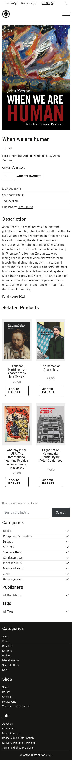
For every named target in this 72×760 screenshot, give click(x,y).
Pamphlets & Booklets (17, 536)
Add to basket (29, 176)
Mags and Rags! (13, 568)
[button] (47, 3)
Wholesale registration (16, 706)
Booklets (7, 646)
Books (20, 195)
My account (9, 701)
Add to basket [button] (14, 390)
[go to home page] (6, 14)
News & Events (11, 733)
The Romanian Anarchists (51, 367)
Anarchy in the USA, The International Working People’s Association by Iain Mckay (17, 459)
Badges (8, 541)
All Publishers (12, 595)
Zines (6, 574)
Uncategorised (13, 579)
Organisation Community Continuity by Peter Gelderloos (50, 455)
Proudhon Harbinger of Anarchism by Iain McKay (17, 371)
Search (61, 512)
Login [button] (9, 3)
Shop (5, 636)
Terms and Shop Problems (18, 747)
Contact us (8, 728)
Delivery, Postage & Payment (19, 742)
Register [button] (27, 3)
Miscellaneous (12, 563)
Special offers (12, 552)
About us (7, 723)
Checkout (7, 696)
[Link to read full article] (17, 340)
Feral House (25, 207)
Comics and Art (13, 557)
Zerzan (13, 201)
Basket (6, 692)
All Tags (8, 611)
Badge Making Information (18, 737)
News (5, 670)
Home (5, 503)
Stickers (8, 547)
